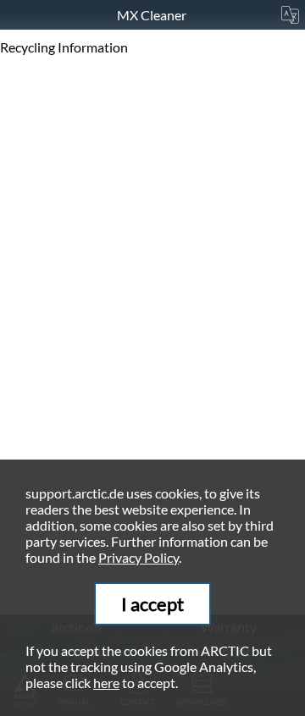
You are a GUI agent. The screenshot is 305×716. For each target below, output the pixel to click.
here (106, 683)
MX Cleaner (153, 15)
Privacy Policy (138, 557)
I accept (152, 603)
